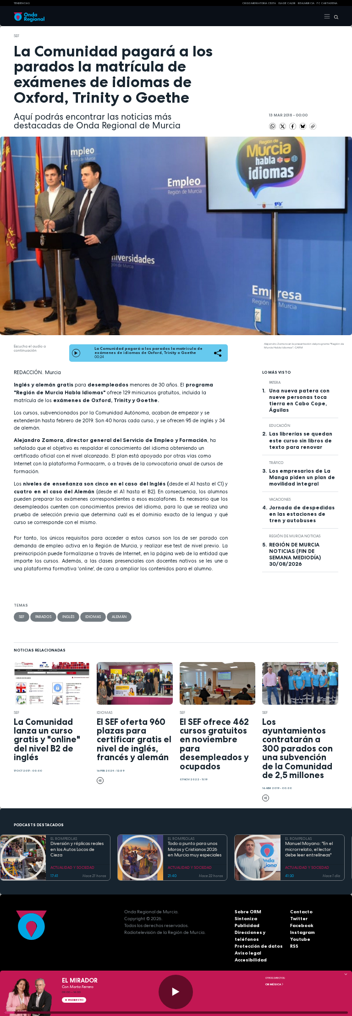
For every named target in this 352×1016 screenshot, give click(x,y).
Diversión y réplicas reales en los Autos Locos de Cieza (77, 849)
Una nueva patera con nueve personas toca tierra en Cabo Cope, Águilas (299, 400)
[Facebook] (293, 126)
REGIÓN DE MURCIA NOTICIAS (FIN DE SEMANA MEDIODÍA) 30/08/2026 (295, 554)
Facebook (302, 925)
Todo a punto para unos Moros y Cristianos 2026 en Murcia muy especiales (194, 849)
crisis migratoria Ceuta (259, 3)
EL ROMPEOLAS (63, 838)
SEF (16, 35)
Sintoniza (246, 919)
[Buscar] (334, 16)
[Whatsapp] (272, 126)
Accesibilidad (251, 960)
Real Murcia (306, 3)
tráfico (276, 462)
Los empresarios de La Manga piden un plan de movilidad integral (302, 477)
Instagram (302, 932)
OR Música (273, 984)
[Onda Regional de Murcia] (29, 16)
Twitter (299, 919)
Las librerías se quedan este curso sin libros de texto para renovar (300, 440)
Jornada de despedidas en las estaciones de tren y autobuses (302, 514)
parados (43, 616)
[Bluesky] (303, 126)
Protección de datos (259, 946)
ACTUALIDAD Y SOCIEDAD (72, 867)
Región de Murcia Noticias (294, 536)
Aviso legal (248, 953)
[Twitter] (283, 126)
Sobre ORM (248, 912)
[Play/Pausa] (176, 992)
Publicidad (247, 925)
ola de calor (287, 3)
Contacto (301, 912)
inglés (68, 616)
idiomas (93, 616)
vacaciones (280, 499)
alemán (119, 616)
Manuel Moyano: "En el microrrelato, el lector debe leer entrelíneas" (309, 849)
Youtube (300, 939)
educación (279, 425)
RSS (294, 946)
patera (274, 382)
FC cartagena (327, 3)
